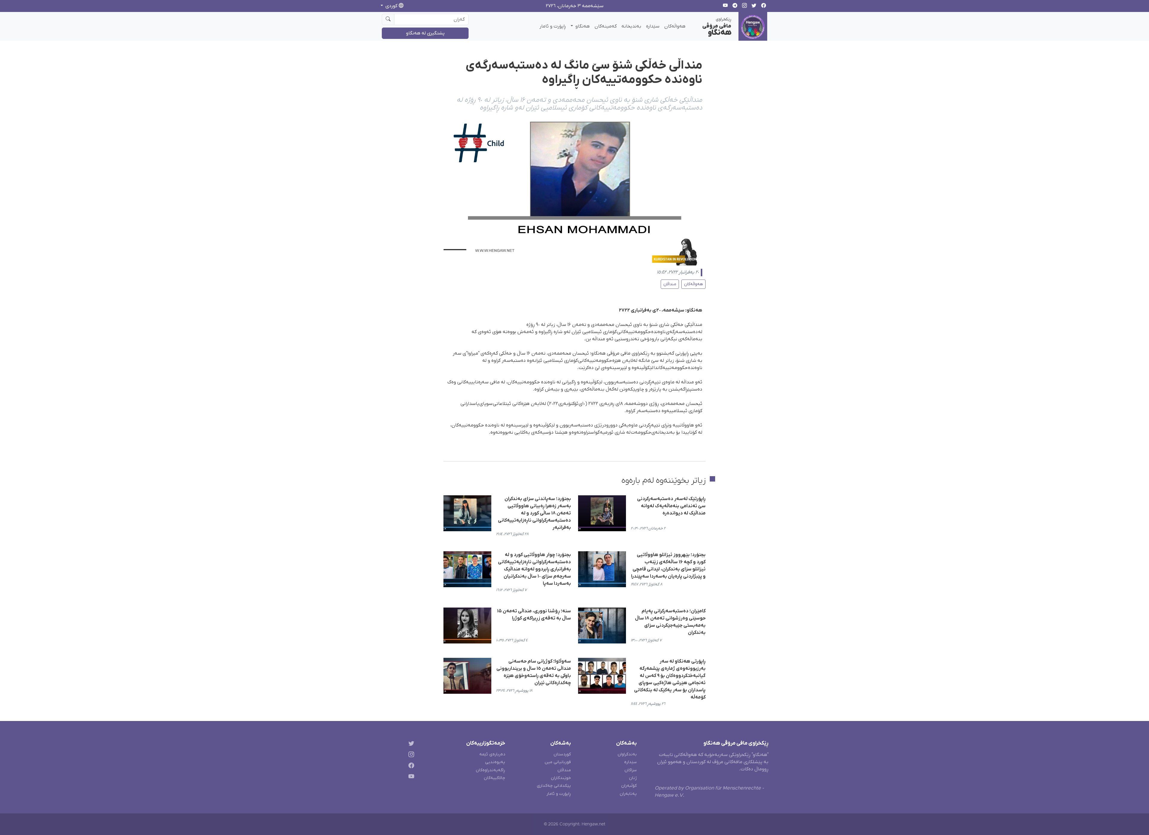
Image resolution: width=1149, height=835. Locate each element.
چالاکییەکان (494, 778)
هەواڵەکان (675, 26)
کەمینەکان (606, 26)
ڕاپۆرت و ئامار (552, 26)
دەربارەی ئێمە (492, 754)
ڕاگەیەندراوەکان (490, 770)
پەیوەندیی (495, 762)
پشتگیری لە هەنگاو (425, 33)
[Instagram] (410, 755)
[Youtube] (410, 777)
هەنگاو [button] (582, 26)
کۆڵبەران (629, 786)
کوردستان (562, 754)
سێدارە (652, 26)
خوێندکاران (561, 778)
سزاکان (630, 770)
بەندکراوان (627, 754)
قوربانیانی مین (558, 762)
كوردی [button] (391, 6)
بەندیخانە (631, 26)
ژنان (633, 778)
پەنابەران (628, 794)
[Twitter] (410, 744)
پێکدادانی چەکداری (554, 786)
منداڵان (669, 284)
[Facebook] (410, 766)
